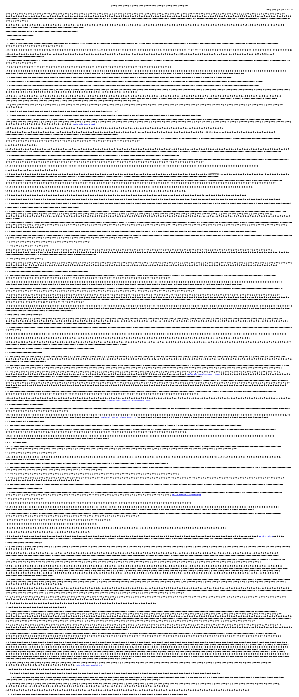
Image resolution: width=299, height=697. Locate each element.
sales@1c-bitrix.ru (266, 536)
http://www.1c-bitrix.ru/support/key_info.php (203, 374)
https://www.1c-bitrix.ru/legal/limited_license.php (118, 417)
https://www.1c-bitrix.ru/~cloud (83, 124)
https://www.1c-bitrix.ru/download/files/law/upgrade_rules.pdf (129, 400)
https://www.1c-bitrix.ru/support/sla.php (186, 495)
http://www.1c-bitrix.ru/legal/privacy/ (88, 665)
